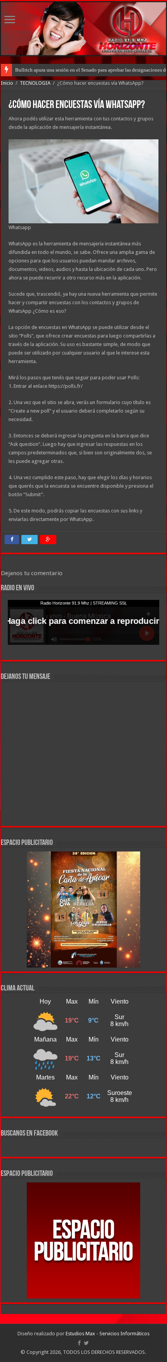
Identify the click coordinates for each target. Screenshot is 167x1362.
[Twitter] (86, 1343)
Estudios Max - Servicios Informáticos (108, 1333)
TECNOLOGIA (35, 83)
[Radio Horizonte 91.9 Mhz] (83, 28)
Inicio (7, 83)
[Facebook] (79, 1343)
